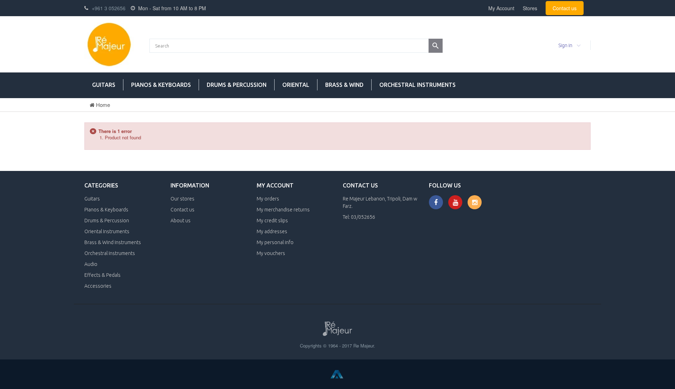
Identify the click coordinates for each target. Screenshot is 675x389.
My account (275, 185)
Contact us (565, 8)
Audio (90, 264)
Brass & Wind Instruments (112, 242)
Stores (530, 8)
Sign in (565, 45)
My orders (268, 199)
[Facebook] (436, 202)
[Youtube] (455, 202)
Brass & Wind (344, 85)
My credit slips (272, 220)
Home (102, 104)
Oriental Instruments (106, 231)
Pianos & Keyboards (161, 85)
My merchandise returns (283, 209)
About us (181, 220)
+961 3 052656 (109, 8)
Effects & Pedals (102, 275)
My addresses (272, 231)
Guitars (103, 85)
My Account (501, 8)
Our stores (182, 199)
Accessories (97, 286)
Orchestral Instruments (417, 85)
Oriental (295, 85)
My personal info (275, 242)
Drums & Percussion (236, 85)
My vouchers (271, 253)
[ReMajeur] (109, 44)
